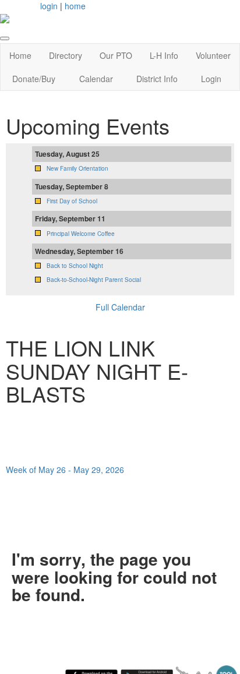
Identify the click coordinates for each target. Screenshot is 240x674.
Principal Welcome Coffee (81, 234)
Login (211, 78)
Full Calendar (120, 307)
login (49, 6)
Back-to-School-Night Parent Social (94, 280)
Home (20, 55)
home (75, 6)
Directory (65, 55)
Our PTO (116, 55)
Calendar (96, 78)
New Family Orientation (77, 168)
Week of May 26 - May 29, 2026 (65, 469)
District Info (157, 78)
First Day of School (72, 201)
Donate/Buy (33, 78)
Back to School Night (75, 266)
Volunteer (213, 55)
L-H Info (164, 55)
